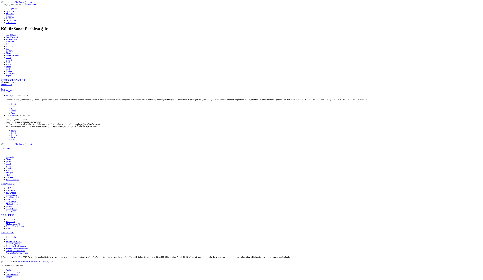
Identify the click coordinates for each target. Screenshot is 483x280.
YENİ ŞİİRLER (7, 215)
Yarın (13, 113)
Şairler (8, 161)
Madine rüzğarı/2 (13, 224)
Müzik (8, 67)
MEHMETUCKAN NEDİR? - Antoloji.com (35, 261)
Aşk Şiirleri (10, 188)
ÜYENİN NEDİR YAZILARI (13, 80)
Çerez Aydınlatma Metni (15, 251)
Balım (8, 228)
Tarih (8, 69)
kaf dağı (9, 95)
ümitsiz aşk (10, 115)
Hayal (13, 133)
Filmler (9, 53)
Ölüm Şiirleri (11, 202)
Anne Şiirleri (11, 211)
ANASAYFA (11, 9)
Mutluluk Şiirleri (12, 204)
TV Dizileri (10, 73)
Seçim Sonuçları (12, 179)
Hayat (13, 104)
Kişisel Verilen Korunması (16, 246)
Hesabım (9, 170)
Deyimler (9, 46)
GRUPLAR (11, 23)
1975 (3, 89)
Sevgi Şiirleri (11, 193)
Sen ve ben (10, 222)
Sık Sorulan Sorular (14, 241)
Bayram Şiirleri (12, 206)
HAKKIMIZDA (7, 233)
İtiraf (13, 137)
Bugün (13, 108)
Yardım (9, 270)
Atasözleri (10, 42)
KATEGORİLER (8, 184)
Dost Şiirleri (11, 199)
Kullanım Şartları (13, 244)
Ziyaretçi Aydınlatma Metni (17, 248)
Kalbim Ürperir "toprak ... (16, 226)
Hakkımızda (11, 237)
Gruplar (9, 168)
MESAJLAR (11, 20)
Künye (8, 239)
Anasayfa (10, 157)
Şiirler (8, 159)
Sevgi (13, 131)
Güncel (9, 60)
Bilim (8, 44)
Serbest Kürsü (11, 39)
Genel (8, 58)
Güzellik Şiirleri (12, 197)
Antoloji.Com (16, 257)
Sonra (13, 111)
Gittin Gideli (11, 219)
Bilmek (14, 135)
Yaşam (8, 76)
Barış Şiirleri (11, 190)
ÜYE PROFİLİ (7, 91)
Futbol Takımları (12, 55)
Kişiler (8, 62)
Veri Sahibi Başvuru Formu (17, 253)
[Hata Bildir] (6, 148)
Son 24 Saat (11, 35)
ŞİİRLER (10, 13)
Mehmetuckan (6, 85)
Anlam (13, 106)
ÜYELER (10, 18)
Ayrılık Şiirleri (11, 195)
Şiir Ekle (9, 175)
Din (7, 48)
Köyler (9, 64)
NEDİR (9, 16)
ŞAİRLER (10, 11)
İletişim (9, 277)
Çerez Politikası (12, 274)
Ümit (13, 140)
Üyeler (8, 166)
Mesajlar (9, 173)
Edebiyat (9, 51)
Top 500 (9, 177)
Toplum (9, 71)
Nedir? (8, 164)
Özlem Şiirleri (11, 208)
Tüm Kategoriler (12, 37)
